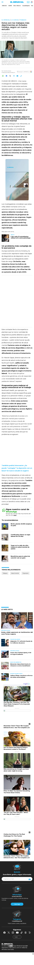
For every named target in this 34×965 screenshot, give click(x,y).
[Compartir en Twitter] (10, 75)
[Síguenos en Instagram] (13, 932)
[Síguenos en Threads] (26, 932)
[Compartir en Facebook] (6, 75)
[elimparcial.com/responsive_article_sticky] (33, 954)
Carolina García (7, 71)
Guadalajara (26, 5)
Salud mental (15, 573)
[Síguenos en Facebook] (4, 932)
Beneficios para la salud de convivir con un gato (20, 557)
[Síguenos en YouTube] (17, 932)
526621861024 (17, 896)
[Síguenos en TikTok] (21, 932)
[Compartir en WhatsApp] (3, 75)
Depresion (25, 573)
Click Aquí (17, 904)
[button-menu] (2, 2)
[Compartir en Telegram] (14, 75)
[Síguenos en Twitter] (9, 932)
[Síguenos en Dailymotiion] (30, 933)
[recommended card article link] (5, 238)
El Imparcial (6, 20)
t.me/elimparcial (17, 921)
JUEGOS (4, 5)
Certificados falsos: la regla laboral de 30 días (20, 535)
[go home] (17, 944)
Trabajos (23, 20)
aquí (15, 515)
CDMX (10, 5)
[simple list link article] (17, 621)
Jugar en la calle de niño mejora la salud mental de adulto (20, 547)
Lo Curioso (15, 20)
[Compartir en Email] (17, 75)
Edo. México (17, 5)
